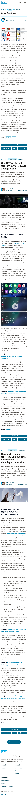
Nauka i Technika (12, 159)
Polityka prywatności (7, 786)
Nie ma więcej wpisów (14, 742)
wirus (14, 137)
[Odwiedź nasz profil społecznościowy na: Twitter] (5, 795)
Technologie (18, 768)
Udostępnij (13, 145)
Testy (16, 771)
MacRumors (9, 429)
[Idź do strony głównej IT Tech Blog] (14, 752)
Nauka (17, 773)
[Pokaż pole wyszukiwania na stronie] (20, 2)
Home (4, 9)
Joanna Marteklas (10, 188)
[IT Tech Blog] (4, 2)
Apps (10, 9)
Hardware (4, 768)
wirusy (18, 137)
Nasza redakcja (5, 780)
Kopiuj (23, 148)
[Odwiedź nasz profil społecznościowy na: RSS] (9, 795)
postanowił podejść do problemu (16, 533)
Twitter (5, 148)
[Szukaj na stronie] (25, 2)
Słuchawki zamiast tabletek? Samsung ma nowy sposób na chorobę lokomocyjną (12, 356)
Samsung (8, 723)
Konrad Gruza (9, 19)
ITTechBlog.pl (8, 791)
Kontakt (3, 783)
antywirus (8, 137)
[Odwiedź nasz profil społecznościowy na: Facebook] (2, 795)
